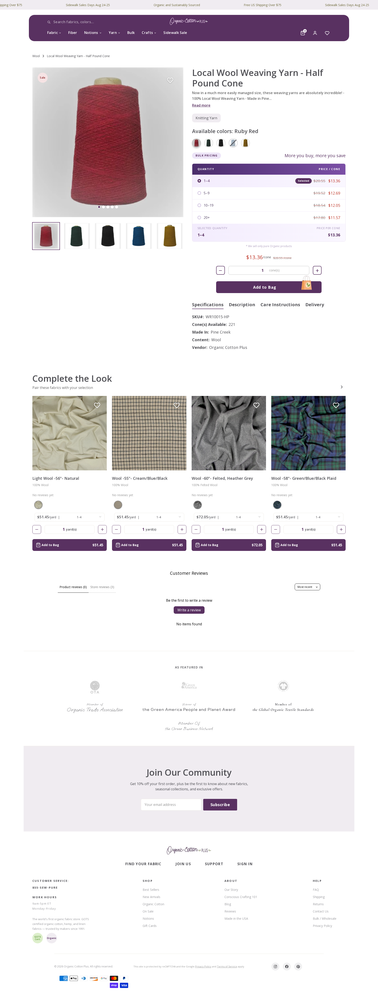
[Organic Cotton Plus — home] (189, 22)
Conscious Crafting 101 (240, 897)
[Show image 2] (103, 207)
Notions (91, 32)
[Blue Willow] (233, 143)
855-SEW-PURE (45, 887)
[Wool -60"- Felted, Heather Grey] (229, 433)
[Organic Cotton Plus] (189, 850)
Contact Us (321, 911)
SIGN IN (245, 863)
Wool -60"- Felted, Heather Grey (222, 478)
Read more (201, 105)
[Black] (221, 143)
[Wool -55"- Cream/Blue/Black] (149, 433)
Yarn (113, 32)
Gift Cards (150, 926)
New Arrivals (151, 897)
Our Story (231, 890)
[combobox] (79, 22)
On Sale (148, 911)
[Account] (315, 33)
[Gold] (245, 143)
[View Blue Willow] (139, 236)
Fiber (72, 32)
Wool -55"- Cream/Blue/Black (140, 478)
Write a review (189, 610)
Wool (36, 56)
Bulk (131, 32)
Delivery (314, 305)
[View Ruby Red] (46, 236)
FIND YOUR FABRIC (143, 863)
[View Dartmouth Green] (77, 236)
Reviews (230, 911)
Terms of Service (227, 966)
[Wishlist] (327, 33)
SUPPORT (214, 863)
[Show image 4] (112, 207)
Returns (318, 904)
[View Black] (108, 236)
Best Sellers (151, 890)
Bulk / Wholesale (324, 918)
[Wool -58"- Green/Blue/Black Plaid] (308, 433)
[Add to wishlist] (170, 80)
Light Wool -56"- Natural (55, 478)
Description (242, 305)
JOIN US (183, 863)
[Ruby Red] (196, 143)
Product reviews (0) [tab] (73, 587)
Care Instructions (280, 305)
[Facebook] (287, 966)
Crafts (147, 32)
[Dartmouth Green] (208, 143)
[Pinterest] (298, 966)
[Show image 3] (108, 207)
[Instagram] (275, 966)
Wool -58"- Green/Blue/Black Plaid (303, 478)
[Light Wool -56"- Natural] (69, 433)
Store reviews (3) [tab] (102, 587)
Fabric (52, 32)
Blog (227, 904)
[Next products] (342, 387)
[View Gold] (169, 236)
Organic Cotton (153, 904)
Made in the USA (236, 918)
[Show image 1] (99, 207)
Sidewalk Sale (175, 32)
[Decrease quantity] (36, 529)
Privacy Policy (322, 926)
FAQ (316, 890)
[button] (107, 142)
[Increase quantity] (102, 529)
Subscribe (220, 804)
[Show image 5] (116, 207)
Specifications (208, 305)
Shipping (319, 897)
